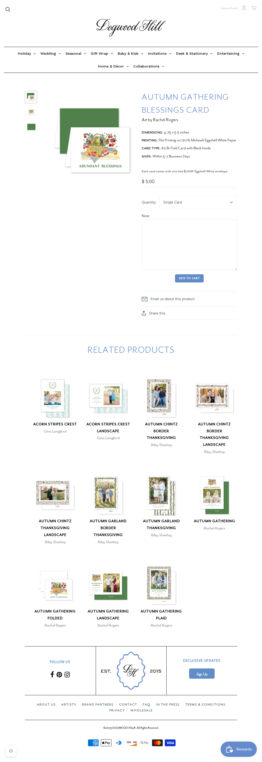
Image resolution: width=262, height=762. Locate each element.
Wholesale (141, 710)
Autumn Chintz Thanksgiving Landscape (55, 528)
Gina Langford (55, 431)
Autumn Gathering (214, 521)
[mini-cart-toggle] (254, 8)
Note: (146, 215)
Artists (68, 704)
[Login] (244, 8)
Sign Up (202, 674)
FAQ (146, 704)
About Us (46, 704)
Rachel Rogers (214, 528)
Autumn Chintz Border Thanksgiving (161, 431)
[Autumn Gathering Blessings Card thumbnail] (31, 97)
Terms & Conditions (205, 704)
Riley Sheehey (161, 444)
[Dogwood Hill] (131, 28)
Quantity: (149, 202)
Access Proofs (229, 8)
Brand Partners (98, 704)
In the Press (168, 704)
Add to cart (189, 278)
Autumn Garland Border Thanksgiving (108, 528)
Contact (128, 704)
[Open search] (7, 9)
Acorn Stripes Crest (55, 424)
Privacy (117, 710)
